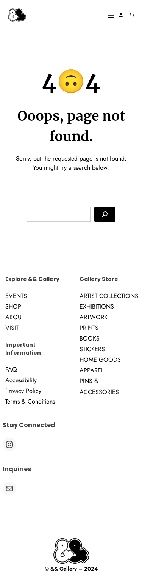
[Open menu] (110, 15)
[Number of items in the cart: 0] (131, 15)
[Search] (104, 214)
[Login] (120, 15)
